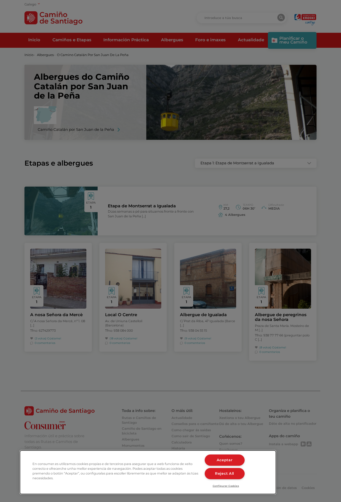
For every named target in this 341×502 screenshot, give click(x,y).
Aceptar (225, 460)
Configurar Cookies (226, 485)
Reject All (224, 473)
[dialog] (148, 472)
